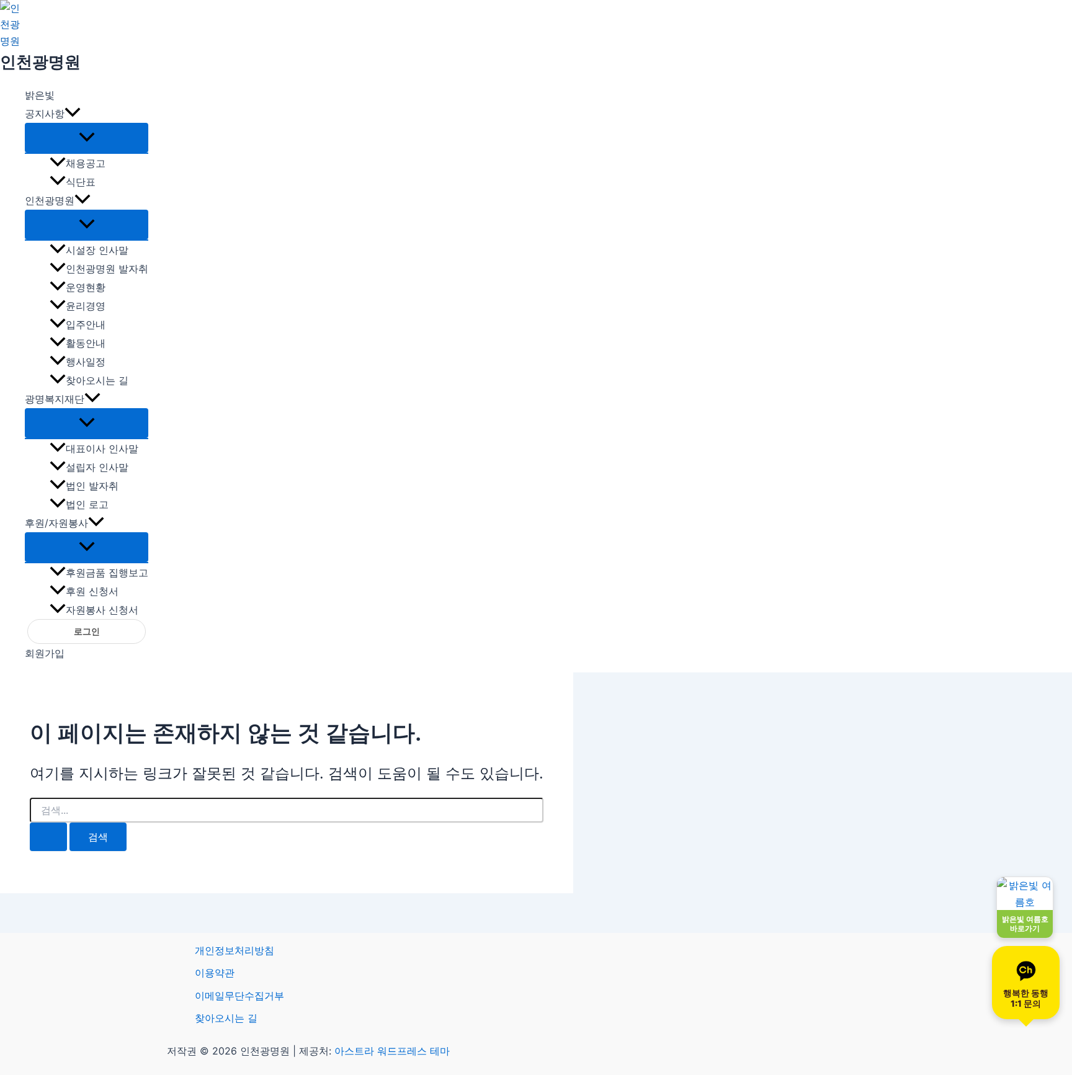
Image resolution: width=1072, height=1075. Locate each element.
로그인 (87, 631)
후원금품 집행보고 (107, 572)
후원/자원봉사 (56, 523)
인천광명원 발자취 (107, 268)
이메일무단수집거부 (239, 995)
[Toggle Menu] (86, 138)
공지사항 (45, 113)
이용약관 (214, 972)
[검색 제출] (48, 837)
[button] (73, 113)
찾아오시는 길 (97, 380)
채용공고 (85, 163)
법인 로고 (87, 504)
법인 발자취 (92, 486)
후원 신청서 (92, 591)
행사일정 (85, 361)
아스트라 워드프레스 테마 (392, 1051)
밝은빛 (40, 95)
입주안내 (85, 324)
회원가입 (45, 653)
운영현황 (85, 287)
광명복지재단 (54, 399)
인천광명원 (40, 61)
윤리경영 (85, 306)
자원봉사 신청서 (102, 610)
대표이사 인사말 (102, 448)
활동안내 (85, 343)
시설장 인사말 (97, 250)
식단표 (81, 182)
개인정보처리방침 (234, 950)
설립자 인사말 (97, 467)
